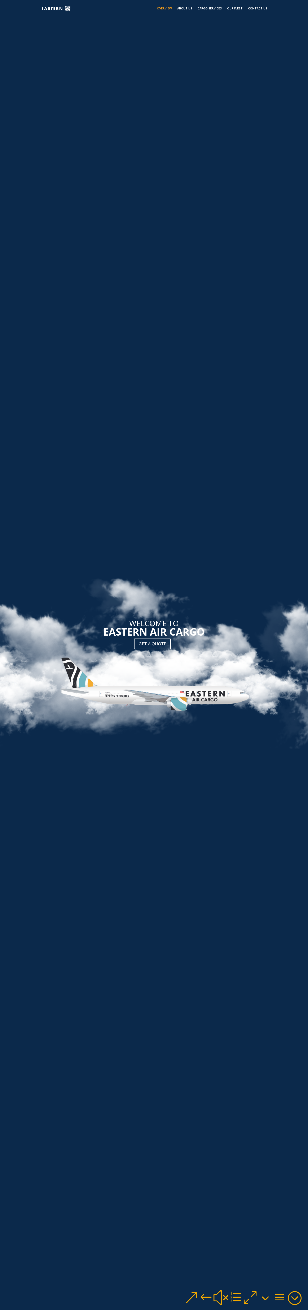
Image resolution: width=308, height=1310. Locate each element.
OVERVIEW (164, 8)
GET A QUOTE (152, 644)
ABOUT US (184, 8)
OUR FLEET (235, 8)
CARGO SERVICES (210, 8)
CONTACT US (257, 8)
